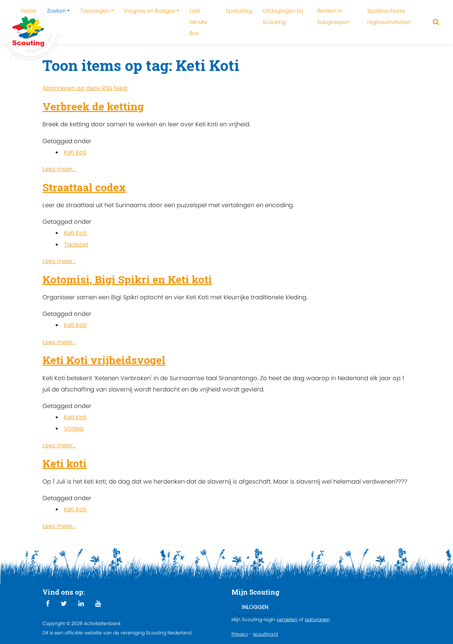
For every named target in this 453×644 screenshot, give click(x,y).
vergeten (287, 619)
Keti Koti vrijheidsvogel (103, 360)
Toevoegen (94, 11)
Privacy (239, 634)
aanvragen (317, 619)
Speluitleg (239, 11)
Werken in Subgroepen (333, 16)
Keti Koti (75, 152)
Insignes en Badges (149, 11)
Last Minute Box (198, 22)
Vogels (74, 428)
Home (28, 11)
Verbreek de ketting (93, 106)
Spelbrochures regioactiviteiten (389, 16)
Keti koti (64, 463)
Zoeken (56, 11)
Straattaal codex (84, 187)
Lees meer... (59, 169)
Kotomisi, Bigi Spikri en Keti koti (127, 279)
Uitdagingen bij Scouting (283, 16)
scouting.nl (265, 634)
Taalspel (76, 244)
